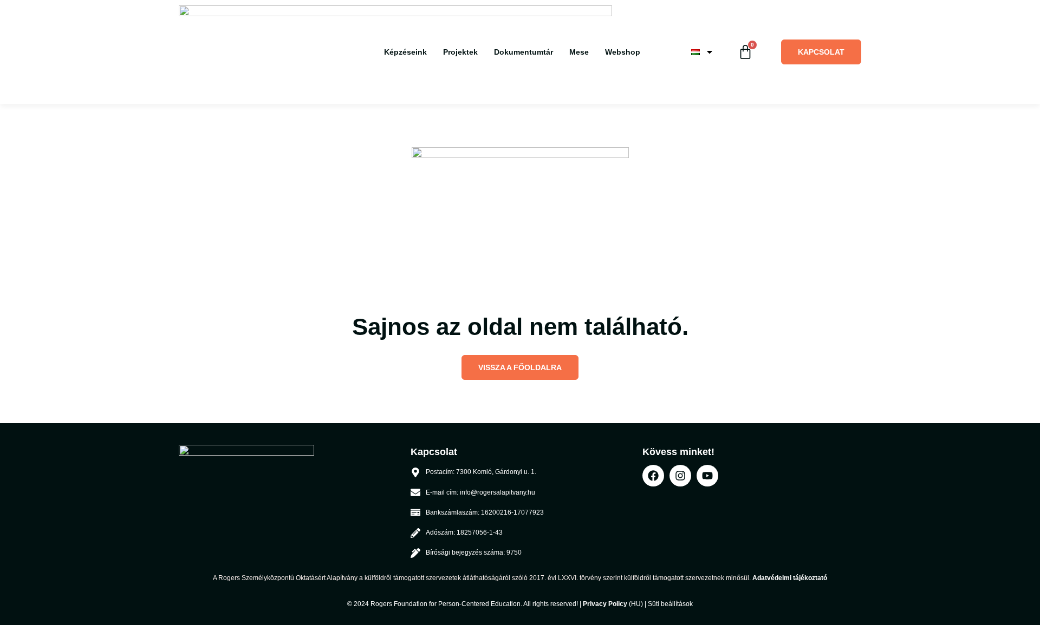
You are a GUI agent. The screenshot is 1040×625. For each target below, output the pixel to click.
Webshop (622, 52)
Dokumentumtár (523, 52)
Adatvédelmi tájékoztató (789, 578)
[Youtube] (707, 475)
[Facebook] (653, 475)
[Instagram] (680, 475)
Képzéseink (405, 52)
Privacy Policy (605, 604)
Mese (579, 52)
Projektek (460, 52)
